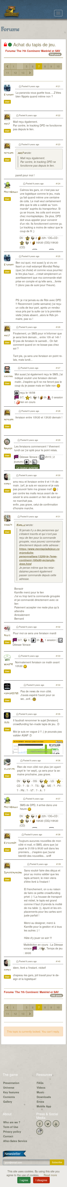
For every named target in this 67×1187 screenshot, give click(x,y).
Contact (8, 1136)
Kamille (20, 525)
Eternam (8, 94)
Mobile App (44, 1106)
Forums (10, 51)
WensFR (8, 664)
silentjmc (9, 769)
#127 (58, 367)
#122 (58, 115)
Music (40, 1092)
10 (58, 66)
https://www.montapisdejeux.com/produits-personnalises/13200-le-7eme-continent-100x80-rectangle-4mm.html (39, 556)
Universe (8, 1087)
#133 (58, 655)
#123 (58, 144)
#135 (58, 713)
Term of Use (10, 1127)
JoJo (6, 722)
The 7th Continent (28, 51)
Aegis (7, 635)
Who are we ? (11, 1122)
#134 (58, 684)
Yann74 (8, 525)
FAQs (40, 1083)
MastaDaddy (11, 192)
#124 (58, 183)
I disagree (41, 1180)
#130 (58, 475)
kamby (7, 483)
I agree (24, 1180)
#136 (58, 760)
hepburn (8, 153)
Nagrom (8, 448)
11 (7, 73)
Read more (50, 1175)
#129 (58, 439)
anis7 (7, 124)
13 (22, 73)
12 (15, 73)
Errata (40, 1101)
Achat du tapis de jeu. (34, 44)
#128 (58, 410)
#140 (58, 961)
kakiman (8, 376)
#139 (58, 863)
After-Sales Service (15, 1141)
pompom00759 (11, 693)
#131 (58, 516)
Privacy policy (12, 1131)
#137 (58, 798)
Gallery (7, 1101)
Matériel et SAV (50, 51)
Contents (9, 1097)
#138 (58, 834)
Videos (41, 1087)
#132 (58, 626)
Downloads (44, 1097)
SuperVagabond (13, 872)
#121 (58, 86)
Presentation (11, 1083)
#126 (58, 326)
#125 (58, 256)
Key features (11, 1092)
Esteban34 (10, 843)
